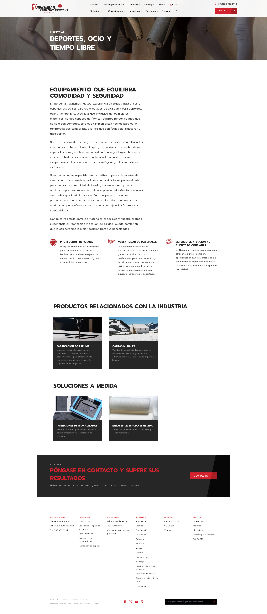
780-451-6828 (63, 521)
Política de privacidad (82, 603)
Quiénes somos (200, 521)
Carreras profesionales (113, 5)
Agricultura (141, 521)
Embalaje (140, 561)
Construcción (85, 521)
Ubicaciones (134, 5)
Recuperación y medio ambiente (146, 567)
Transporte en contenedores (85, 540)
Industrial (140, 543)
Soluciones (96, 11)
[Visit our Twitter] (130, 602)
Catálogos (149, 5)
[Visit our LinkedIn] (142, 602)
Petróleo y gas (142, 557)
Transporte (141, 585)
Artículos (94, 5)
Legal (96, 603)
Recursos (151, 11)
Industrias (134, 11)
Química (139, 525)
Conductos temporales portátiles (89, 527)
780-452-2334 (61, 530)
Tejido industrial (86, 533)
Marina (139, 548)
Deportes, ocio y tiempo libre (147, 580)
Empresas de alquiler (145, 573)
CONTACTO (198, 539)
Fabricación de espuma (89, 545)
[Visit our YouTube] (136, 602)
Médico (139, 552)
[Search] (176, 10)
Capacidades (115, 11)
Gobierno (140, 539)
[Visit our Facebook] (125, 602)
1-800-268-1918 (227, 4)
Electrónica (141, 534)
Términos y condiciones (60, 603)
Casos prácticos (171, 521)
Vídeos (162, 5)
